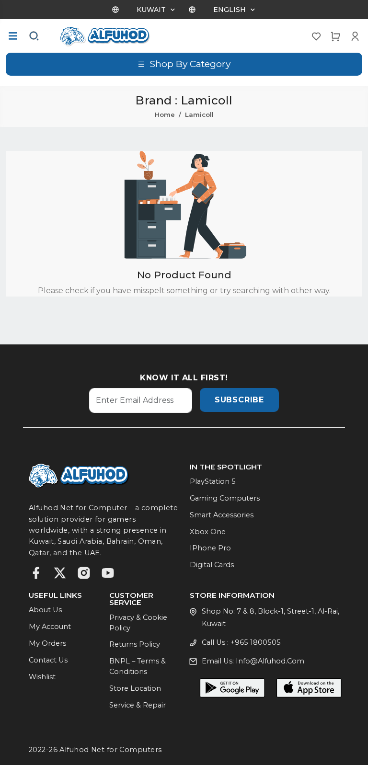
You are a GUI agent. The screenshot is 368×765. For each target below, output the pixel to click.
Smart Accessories (221, 515)
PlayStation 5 (213, 481)
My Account (50, 626)
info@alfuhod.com (270, 661)
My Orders (47, 643)
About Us (45, 609)
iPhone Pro (210, 548)
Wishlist (42, 677)
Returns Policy (134, 644)
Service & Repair (137, 705)
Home (165, 114)
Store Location (135, 688)
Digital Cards (212, 564)
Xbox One (208, 531)
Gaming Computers (225, 498)
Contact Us (48, 660)
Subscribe (239, 399)
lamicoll (199, 114)
